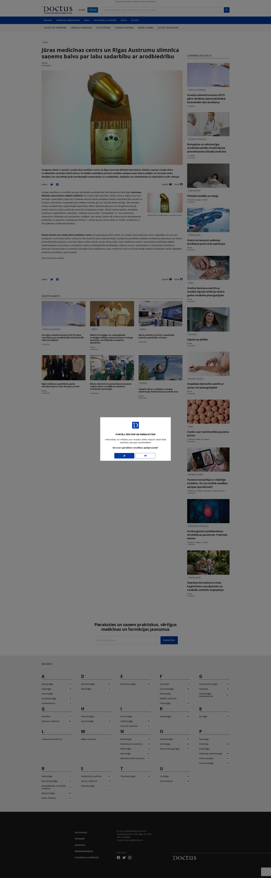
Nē (145, 455)
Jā (124, 455)
